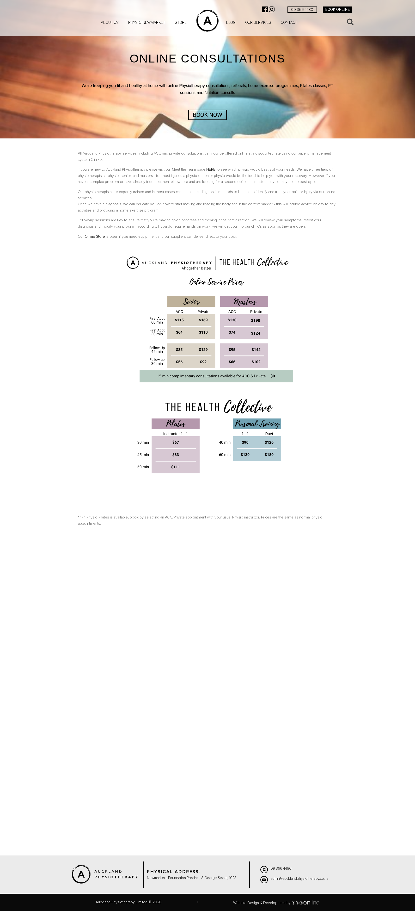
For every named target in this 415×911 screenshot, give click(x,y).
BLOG (231, 22)
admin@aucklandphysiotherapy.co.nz (299, 878)
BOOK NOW (207, 115)
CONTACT (289, 22)
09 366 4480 (302, 10)
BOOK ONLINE (337, 9)
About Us (110, 22)
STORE (181, 22)
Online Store (95, 236)
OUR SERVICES (258, 22)
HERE (210, 169)
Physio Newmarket (146, 22)
